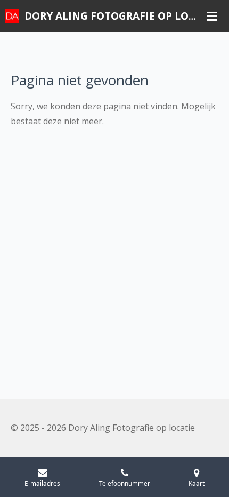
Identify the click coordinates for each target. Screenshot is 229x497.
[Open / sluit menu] (212, 16)
